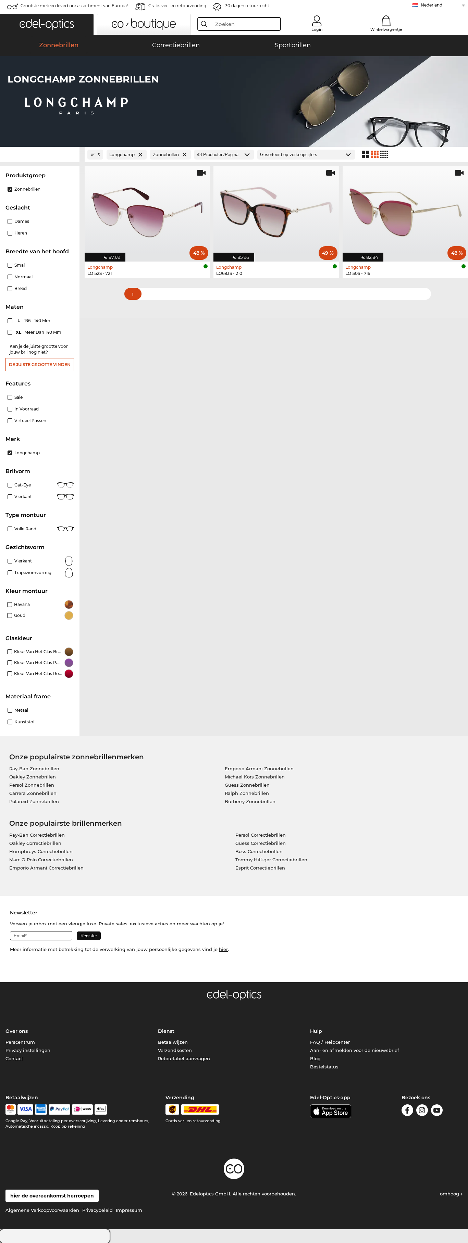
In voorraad (26, 408)
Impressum (129, 1210)
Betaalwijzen (173, 1042)
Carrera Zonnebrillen (33, 793)
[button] (47, 24)
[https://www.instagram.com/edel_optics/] (422, 1111)
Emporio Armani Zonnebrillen (259, 768)
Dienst (166, 1031)
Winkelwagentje (386, 29)
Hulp (316, 1031)
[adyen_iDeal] (82, 1109)
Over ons (16, 1031)
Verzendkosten (175, 1050)
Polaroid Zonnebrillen (34, 801)
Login (316, 29)
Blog (315, 1058)
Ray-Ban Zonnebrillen (34, 768)
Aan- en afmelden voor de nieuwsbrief (354, 1050)
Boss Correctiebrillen (259, 851)
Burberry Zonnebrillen (250, 801)
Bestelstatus (324, 1066)
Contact (14, 1058)
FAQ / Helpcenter (330, 1042)
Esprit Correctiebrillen (260, 868)
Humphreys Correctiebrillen (41, 851)
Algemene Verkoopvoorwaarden (42, 1210)
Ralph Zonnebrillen (247, 793)
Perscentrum (20, 1042)
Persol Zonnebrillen (31, 785)
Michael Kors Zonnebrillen (255, 776)
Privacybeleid (97, 1210)
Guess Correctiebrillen (260, 843)
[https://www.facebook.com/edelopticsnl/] (407, 1111)
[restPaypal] (59, 1109)
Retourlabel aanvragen (184, 1058)
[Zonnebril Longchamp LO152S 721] (147, 210)
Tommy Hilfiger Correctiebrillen (271, 859)
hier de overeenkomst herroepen (52, 1196)
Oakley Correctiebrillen (35, 843)
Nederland (431, 5)
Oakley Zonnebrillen (32, 776)
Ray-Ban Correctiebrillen (37, 835)
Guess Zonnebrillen (247, 785)
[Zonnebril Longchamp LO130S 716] (405, 210)
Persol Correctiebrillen (260, 835)
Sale (18, 397)
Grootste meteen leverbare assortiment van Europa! (74, 5)
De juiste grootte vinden (40, 364)
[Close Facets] (39, 154)
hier (223, 949)
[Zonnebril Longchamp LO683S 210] (276, 210)
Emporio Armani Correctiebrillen (46, 868)
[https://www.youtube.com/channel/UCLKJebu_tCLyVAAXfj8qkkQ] (437, 1111)
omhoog (450, 1193)
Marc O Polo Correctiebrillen (41, 859)
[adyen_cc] (10, 1109)
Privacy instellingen (27, 1050)
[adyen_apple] (101, 1109)
